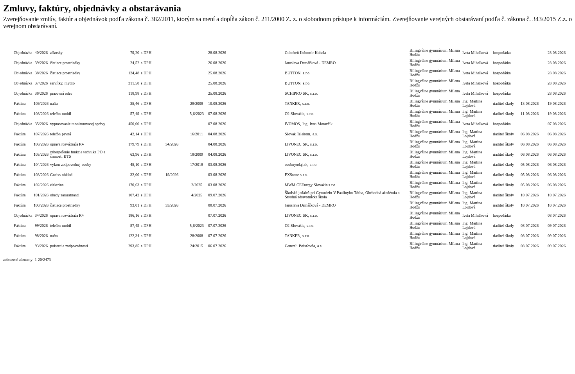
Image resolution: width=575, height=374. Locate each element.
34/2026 (171, 144)
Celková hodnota (127, 42)
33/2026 (171, 205)
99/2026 (41, 225)
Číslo (41, 42)
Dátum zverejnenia (556, 42)
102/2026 (41, 185)
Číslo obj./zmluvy (172, 42)
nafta (54, 103)
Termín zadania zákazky (266, 42)
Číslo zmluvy (196, 42)
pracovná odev (61, 93)
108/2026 (41, 113)
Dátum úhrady (529, 42)
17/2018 (196, 164)
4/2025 (196, 195)
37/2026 (41, 83)
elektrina (56, 185)
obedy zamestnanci (64, 195)
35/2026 (41, 124)
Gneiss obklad (61, 175)
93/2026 (41, 246)
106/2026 (41, 144)
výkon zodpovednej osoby (70, 164)
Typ (23, 42)
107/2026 (41, 134)
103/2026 (41, 175)
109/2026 (41, 103)
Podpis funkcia (504, 42)
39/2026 (41, 63)
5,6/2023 (197, 113)
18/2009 (196, 154)
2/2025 (196, 185)
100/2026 (41, 205)
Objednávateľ (435, 42)
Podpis (477, 42)
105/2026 (41, 154)
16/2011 (196, 134)
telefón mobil (60, 113)
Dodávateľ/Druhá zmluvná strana (346, 42)
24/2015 (196, 246)
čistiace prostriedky (65, 63)
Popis (81, 42)
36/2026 (41, 93)
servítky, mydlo (62, 83)
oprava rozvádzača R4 (67, 144)
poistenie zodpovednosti (69, 246)
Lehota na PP (237, 42)
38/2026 (41, 73)
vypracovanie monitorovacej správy (77, 124)
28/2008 (196, 103)
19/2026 (171, 175)
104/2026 (41, 164)
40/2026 (41, 52)
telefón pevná (60, 134)
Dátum (217, 42)
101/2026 (41, 195)
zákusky (56, 52)
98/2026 (41, 236)
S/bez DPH (148, 42)
